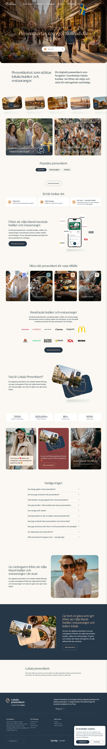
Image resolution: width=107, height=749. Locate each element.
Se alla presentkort (53, 183)
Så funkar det (40, 4)
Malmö (53, 58)
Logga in (56, 721)
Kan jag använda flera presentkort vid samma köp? (49, 521)
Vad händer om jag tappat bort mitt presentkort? (48, 500)
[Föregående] (11, 104)
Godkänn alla (82, 741)
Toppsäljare (41, 170)
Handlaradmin (34, 721)
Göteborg (44, 58)
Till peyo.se (58, 709)
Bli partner (61, 4)
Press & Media (34, 725)
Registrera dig (58, 723)
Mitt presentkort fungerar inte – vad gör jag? (46, 537)
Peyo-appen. (89, 204)
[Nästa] (95, 104)
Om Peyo (81, 4)
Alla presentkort (28, 4)
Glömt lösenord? (58, 725)
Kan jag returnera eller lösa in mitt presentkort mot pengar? (52, 526)
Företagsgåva (51, 4)
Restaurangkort (54, 170)
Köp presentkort (48, 465)
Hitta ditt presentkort (17, 244)
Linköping (61, 58)
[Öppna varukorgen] (95, 4)
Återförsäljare (71, 4)
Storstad (66, 170)
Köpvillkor (33, 727)
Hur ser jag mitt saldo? (37, 510)
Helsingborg (71, 58)
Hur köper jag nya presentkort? (40, 532)
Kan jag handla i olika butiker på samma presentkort (49, 505)
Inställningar (97, 741)
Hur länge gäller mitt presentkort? (42, 489)
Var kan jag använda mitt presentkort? (43, 494)
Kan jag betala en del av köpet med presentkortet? (49, 516)
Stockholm (35, 58)
